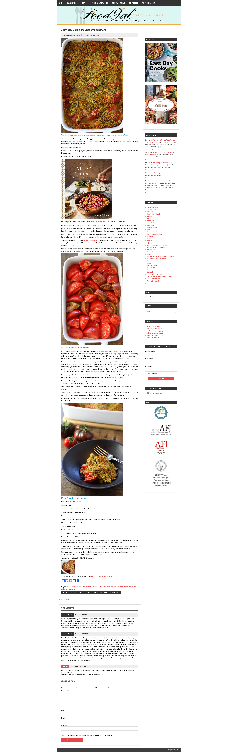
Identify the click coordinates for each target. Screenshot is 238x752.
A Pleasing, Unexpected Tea (162, 163)
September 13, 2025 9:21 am (78, 666)
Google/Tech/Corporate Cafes (157, 247)
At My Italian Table (90, 240)
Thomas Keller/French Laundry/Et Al (159, 276)
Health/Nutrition (153, 252)
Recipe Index (133, 3)
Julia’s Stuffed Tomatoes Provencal (102, 576)
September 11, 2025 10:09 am (83, 615)
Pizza (149, 263)
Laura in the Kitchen (74, 243)
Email (63, 718)
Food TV (82, 592)
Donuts (149, 230)
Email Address (150, 351)
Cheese (149, 216)
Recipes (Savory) (114, 592)
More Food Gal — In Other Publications (160, 256)
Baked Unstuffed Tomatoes (103, 587)
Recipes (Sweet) (152, 267)
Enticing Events (152, 232)
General (95, 592)
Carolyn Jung (71, 3)
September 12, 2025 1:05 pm (82, 634)
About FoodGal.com (148, 3)
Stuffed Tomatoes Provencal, (100, 222)
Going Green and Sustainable (157, 245)
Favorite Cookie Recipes (155, 234)
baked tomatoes (88, 587)
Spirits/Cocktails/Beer (154, 274)
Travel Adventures (153, 279)
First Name (149, 358)
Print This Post (64, 599)
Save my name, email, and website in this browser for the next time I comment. (87, 735)
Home (60, 3)
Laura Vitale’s (81, 225)
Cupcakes (150, 225)
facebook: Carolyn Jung (155, 335)
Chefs (149, 218)
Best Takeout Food (153, 214)
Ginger (149, 243)
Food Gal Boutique (118, 3)
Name (63, 711)
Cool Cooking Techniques (70, 592)
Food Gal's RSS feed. (155, 393)
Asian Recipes (151, 209)
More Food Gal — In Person (156, 259)
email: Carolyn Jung (153, 326)
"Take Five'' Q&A (152, 207)
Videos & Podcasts (153, 281)
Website (64, 725)
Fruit (89, 592)
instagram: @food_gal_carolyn (157, 331)
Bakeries (150, 212)
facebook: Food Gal (153, 337)
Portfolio (84, 3)
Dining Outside (152, 227)
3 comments (95, 35)
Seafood (150, 272)
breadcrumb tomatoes (120, 587)
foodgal (86, 35)
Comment (65, 691)
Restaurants (151, 270)
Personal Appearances (100, 3)
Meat (149, 254)
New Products (152, 261)
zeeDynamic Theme (173, 750)
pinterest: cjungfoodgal (155, 333)
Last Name (148, 366)
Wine (149, 283)
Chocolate (150, 221)
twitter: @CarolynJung (154, 328)
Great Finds (103, 592)
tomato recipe (71, 589)
